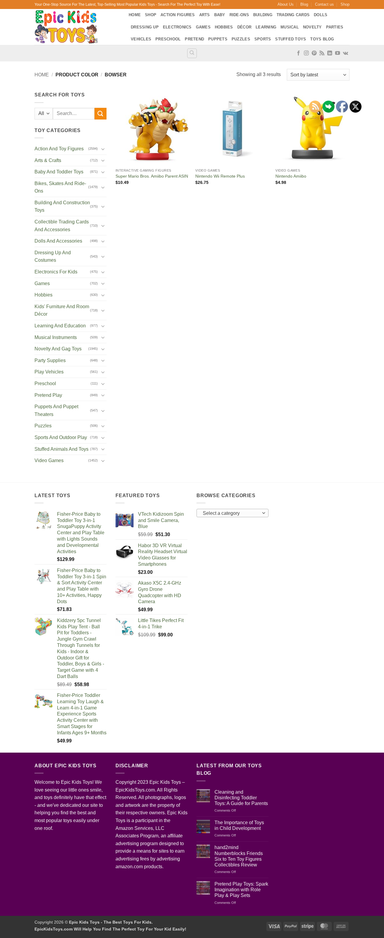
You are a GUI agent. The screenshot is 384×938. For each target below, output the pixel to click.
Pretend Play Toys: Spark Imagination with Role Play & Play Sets (241, 889)
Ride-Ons (239, 15)
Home (135, 15)
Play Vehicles (49, 371)
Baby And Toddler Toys (58, 171)
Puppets (217, 39)
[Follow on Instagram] (306, 53)
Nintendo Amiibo (290, 176)
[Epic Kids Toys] (77, 27)
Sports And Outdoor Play (60, 437)
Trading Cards (293, 15)
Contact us (324, 4)
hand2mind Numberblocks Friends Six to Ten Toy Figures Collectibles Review (238, 856)
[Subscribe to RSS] (322, 53)
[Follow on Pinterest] (314, 53)
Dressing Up (145, 27)
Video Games (49, 460)
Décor (244, 27)
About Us (286, 4)
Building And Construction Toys (62, 206)
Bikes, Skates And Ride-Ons (60, 187)
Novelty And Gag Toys (58, 348)
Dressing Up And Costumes (52, 256)
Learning (266, 27)
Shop (345, 4)
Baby (219, 15)
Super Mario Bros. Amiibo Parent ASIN (152, 176)
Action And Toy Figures (59, 148)
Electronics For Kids (55, 271)
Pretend (194, 39)
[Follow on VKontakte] (345, 53)
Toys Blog (322, 39)
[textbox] (231, 513)
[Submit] (100, 113)
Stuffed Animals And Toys (61, 449)
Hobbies (224, 27)
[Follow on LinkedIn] (329, 53)
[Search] (192, 53)
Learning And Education (60, 325)
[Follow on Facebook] (298, 53)
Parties (335, 27)
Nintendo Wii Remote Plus (220, 176)
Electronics (177, 27)
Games (203, 27)
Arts (204, 15)
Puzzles (241, 39)
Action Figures (177, 15)
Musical (289, 27)
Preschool (168, 39)
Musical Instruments (55, 337)
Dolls (320, 15)
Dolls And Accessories (58, 240)
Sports (262, 39)
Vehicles (141, 39)
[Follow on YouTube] (337, 53)
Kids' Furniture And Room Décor (61, 310)
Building (262, 15)
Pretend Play (48, 395)
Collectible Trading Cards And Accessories (61, 225)
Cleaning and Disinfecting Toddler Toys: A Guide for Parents (241, 797)
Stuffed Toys (290, 39)
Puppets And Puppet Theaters (56, 410)
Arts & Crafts (47, 160)
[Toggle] (102, 148)
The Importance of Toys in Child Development (239, 825)
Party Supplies (50, 360)
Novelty (312, 27)
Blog (304, 4)
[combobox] (232, 513)
